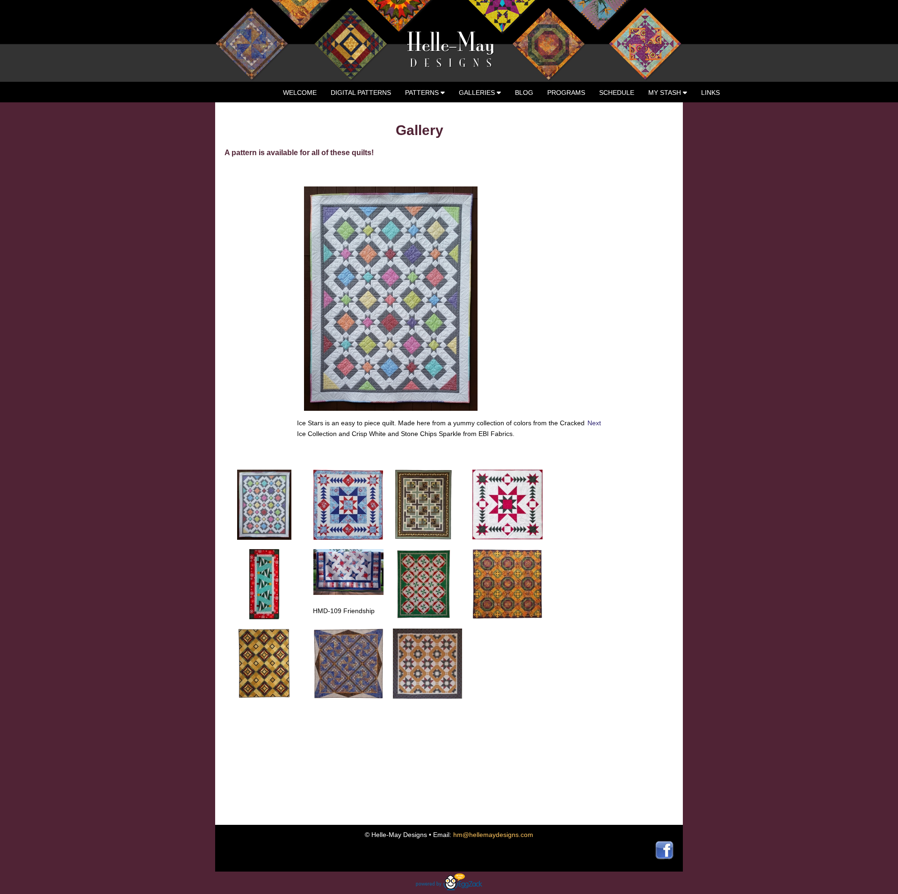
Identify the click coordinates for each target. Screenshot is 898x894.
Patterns (423, 92)
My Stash (665, 92)
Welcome (300, 92)
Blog (524, 92)
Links (710, 92)
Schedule (616, 92)
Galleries (478, 92)
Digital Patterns (361, 92)
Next (594, 423)
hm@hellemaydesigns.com (493, 834)
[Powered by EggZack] (449, 888)
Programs (566, 92)
